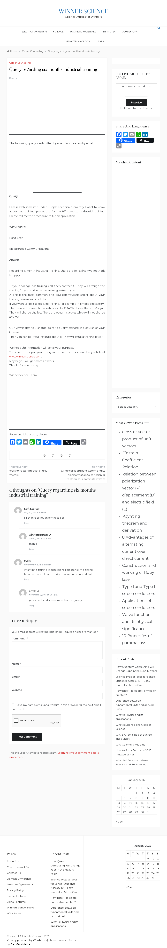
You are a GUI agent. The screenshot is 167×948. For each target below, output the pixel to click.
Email (16, 676)
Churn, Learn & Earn (19, 867)
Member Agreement (20, 884)
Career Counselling (20, 62)
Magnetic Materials (83, 31)
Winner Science (83, 11)
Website (17, 689)
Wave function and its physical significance (137, 621)
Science (58, 31)
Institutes (109, 31)
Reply (27, 523)
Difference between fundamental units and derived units (135, 705)
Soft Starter (31, 508)
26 (118, 812)
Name (16, 663)
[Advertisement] (57, 112)
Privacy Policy (15, 890)
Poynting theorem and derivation (134, 523)
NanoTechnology (78, 41)
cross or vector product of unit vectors (28, 472)
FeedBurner (144, 108)
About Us (13, 861)
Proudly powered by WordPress (27, 940)
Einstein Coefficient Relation (132, 460)
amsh (15, 78)
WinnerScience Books (20, 907)
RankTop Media (20, 944)
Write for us (14, 913)
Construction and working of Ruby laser (139, 572)
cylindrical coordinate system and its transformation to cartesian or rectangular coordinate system (83, 475)
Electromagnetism (34, 31)
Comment (19, 638)
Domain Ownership (19, 878)
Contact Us (14, 872)
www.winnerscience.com (25, 356)
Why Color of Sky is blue (130, 744)
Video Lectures (16, 901)
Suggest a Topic (16, 896)
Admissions (130, 31)
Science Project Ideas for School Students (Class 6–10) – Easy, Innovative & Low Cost (136, 681)
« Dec (119, 821)
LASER (100, 41)
